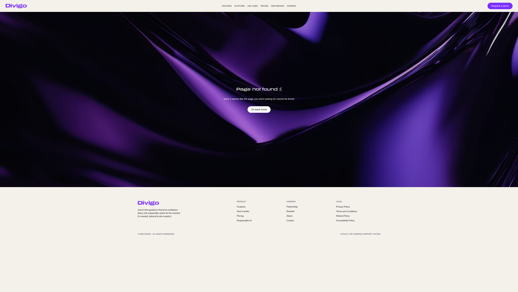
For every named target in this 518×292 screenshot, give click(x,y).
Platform (239, 6)
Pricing (264, 6)
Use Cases (252, 6)
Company (291, 6)
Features (227, 6)
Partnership (277, 6)
